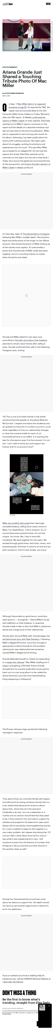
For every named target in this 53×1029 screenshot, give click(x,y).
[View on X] (26, 702)
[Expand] (41, 1005)
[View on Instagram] (26, 295)
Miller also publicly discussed (15, 523)
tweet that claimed (15, 662)
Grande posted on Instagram (36, 234)
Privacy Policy (6, 1014)
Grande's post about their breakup (31, 340)
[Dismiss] (49, 1005)
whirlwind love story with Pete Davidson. (21, 639)
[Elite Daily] (7, 4)
